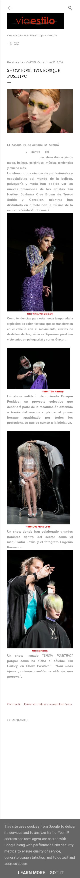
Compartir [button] (14, 704)
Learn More (31, 872)
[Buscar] (70, 7)
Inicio (14, 44)
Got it (57, 872)
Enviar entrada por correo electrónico (48, 704)
